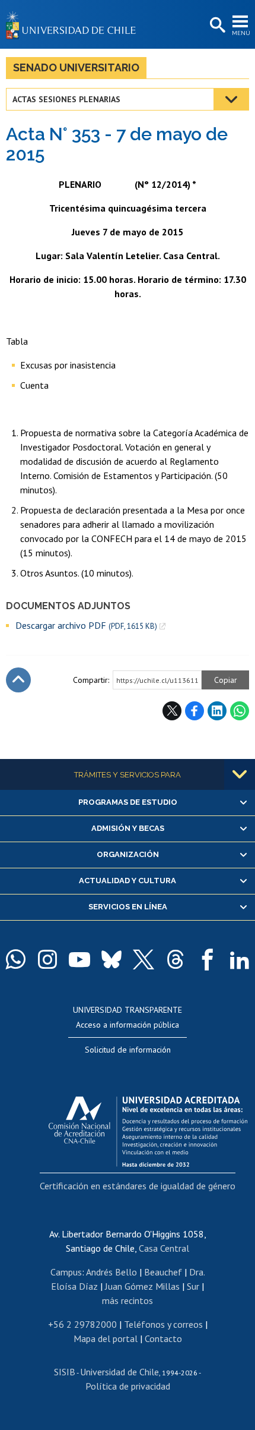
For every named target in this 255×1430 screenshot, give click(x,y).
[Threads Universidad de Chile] (175, 959)
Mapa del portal (106, 1338)
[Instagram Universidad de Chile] (47, 959)
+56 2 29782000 (82, 1324)
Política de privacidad (127, 1386)
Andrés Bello (111, 1272)
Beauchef (163, 1272)
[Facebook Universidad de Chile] (207, 959)
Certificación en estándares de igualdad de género (137, 1186)
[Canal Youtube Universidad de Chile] (79, 959)
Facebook (194, 710)
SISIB (64, 1372)
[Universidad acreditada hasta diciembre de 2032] (148, 1129)
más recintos (127, 1300)
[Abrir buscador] (216, 25)
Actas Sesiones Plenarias (66, 99)
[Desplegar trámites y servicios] (239, 774)
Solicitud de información (128, 1049)
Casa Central (164, 1248)
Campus (66, 1272)
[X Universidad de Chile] (143, 959)
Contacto (163, 1338)
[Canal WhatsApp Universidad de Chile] (15, 959)
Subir (18, 679)
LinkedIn (217, 710)
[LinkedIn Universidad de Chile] (239, 959)
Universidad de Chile (119, 1372)
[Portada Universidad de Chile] (74, 24)
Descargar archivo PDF (86, 625)
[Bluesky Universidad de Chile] (111, 959)
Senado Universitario (76, 67)
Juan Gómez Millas (142, 1286)
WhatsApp (239, 710)
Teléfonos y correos (163, 1324)
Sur (193, 1286)
